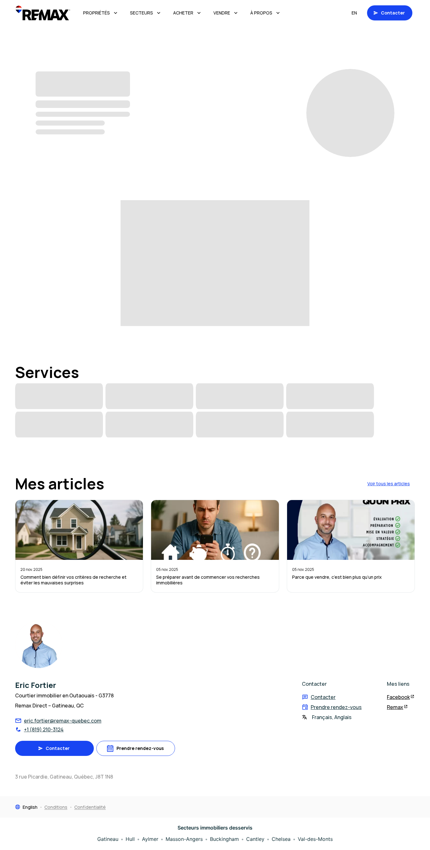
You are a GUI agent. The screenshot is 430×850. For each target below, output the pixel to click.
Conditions (55, 807)
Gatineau (107, 839)
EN (354, 13)
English (30, 807)
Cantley (255, 839)
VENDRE (221, 13)
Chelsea (281, 839)
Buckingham (224, 839)
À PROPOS (261, 13)
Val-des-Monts (315, 839)
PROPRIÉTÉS (96, 13)
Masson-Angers (184, 839)
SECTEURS (141, 13)
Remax (395, 707)
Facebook (398, 697)
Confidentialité (90, 807)
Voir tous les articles (388, 484)
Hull (130, 839)
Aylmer (150, 839)
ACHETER (183, 13)
